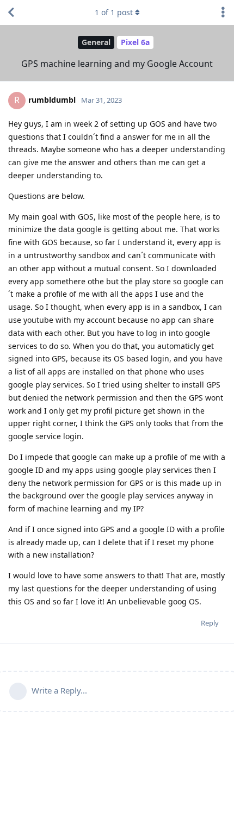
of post (114, 12)
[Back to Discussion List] (11, 12)
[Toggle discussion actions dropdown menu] (223, 12)
